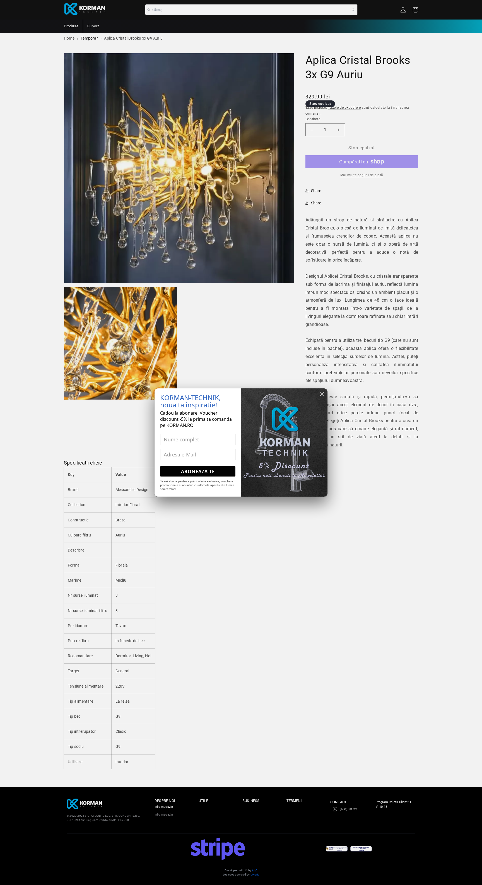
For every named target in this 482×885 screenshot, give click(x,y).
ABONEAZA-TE (198, 471)
